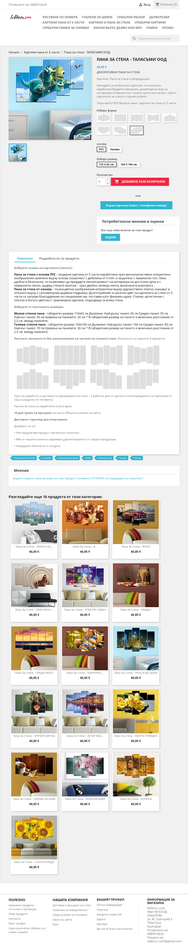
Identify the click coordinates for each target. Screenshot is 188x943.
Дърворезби (159, 17)
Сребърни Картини (150, 22)
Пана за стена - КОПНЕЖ (136, 799)
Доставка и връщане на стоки (72, 905)
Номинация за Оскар (24, 458)
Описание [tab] (25, 258)
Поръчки (102, 909)
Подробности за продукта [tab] (59, 258)
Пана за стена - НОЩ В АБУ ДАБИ (136, 672)
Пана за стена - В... (85, 546)
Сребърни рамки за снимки (66, 28)
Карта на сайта (62, 919)
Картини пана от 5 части (63, 22)
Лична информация (109, 905)
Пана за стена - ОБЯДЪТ (135, 609)
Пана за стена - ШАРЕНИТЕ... (85, 672)
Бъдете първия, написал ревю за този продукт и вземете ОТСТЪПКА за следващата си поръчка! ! (78, 478)
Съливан (46, 458)
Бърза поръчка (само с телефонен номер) (136, 205)
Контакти (14, 918)
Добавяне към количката (140, 181)
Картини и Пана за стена (109, 22)
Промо (167, 28)
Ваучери (102, 924)
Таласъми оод (105, 458)
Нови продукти (18, 914)
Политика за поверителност (70, 910)
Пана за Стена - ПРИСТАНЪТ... (34, 609)
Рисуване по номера (60, 17)
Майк (88, 458)
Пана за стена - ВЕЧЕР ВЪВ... (85, 736)
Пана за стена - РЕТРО (136, 546)
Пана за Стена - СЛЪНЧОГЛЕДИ (34, 862)
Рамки (152, 28)
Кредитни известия (109, 914)
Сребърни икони (131, 17)
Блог (55, 924)
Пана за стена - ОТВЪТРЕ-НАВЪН (85, 609)
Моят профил (17, 923)
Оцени (110, 237)
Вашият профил (110, 900)
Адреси (101, 919)
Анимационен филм (68, 458)
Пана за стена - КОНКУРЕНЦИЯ (85, 799)
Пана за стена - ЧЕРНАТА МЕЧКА (34, 736)
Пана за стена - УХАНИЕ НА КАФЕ (34, 799)
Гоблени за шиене (97, 17)
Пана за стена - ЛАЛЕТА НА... (34, 546)
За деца (122, 458)
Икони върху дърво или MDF (117, 28)
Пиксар (137, 458)
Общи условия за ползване (70, 915)
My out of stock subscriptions (115, 928)
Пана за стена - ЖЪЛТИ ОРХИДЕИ (135, 736)
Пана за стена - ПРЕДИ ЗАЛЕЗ (34, 672)
